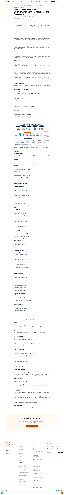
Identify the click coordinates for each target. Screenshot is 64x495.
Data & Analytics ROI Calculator (23, 478)
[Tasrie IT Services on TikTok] (55, 448)
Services (16, 1)
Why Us (20, 443)
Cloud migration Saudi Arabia (37, 459)
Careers (20, 457)
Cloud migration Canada (36, 460)
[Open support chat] (62, 492)
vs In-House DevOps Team (23, 465)
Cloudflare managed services (37, 481)
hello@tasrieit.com (49, 443)
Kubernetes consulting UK (37, 473)
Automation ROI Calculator (23, 476)
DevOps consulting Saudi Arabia (37, 467)
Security (20, 450)
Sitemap (20, 460)
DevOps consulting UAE (36, 466)
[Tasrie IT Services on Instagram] (57, 447)
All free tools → (21, 479)
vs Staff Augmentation (22, 469)
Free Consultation (55, 1)
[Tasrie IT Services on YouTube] (55, 447)
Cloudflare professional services (37, 483)
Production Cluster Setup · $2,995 (24, 484)
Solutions (21, 1)
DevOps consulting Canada (37, 469)
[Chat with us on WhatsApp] (2, 492)
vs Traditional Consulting (22, 463)
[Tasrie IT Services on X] (50, 447)
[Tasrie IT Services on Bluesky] (48, 448)
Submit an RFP (21, 449)
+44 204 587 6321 (49, 444)
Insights (40, 1)
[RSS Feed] (57, 448)
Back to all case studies (18, 435)
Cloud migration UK (36, 456)
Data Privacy (21, 452)
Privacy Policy (21, 453)
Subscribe (60, 452)
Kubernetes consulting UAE (37, 474)
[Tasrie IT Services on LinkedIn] (48, 447)
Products (25, 1)
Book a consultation (31, 425)
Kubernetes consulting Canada (37, 477)
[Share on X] (16, 18)
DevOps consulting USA (36, 470)
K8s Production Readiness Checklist (24, 472)
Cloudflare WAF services (36, 484)
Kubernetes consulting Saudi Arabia (38, 476)
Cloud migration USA (36, 462)
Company (45, 1)
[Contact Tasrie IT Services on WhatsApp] (50, 448)
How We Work (21, 445)
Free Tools (20, 471)
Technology (30, 1)
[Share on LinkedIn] (18, 18)
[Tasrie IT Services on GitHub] (52, 447)
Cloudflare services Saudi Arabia (37, 487)
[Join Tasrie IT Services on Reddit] (52, 448)
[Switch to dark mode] (50, 1)
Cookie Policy (21, 456)
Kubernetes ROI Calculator (23, 475)
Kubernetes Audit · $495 (22, 482)
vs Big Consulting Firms (22, 466)
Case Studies (19, 5)
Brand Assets (21, 459)
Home (15, 5)
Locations (35, 1)
